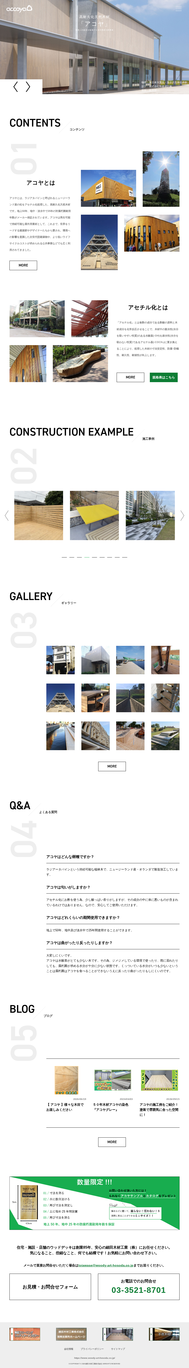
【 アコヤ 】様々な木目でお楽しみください (65, 1107)
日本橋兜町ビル (38, 515)
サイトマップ (118, 1349)
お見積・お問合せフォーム (50, 1286)
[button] (16, 87)
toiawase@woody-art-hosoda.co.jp (105, 1265)
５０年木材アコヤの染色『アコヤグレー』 (110, 1107)
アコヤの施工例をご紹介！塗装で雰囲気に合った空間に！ (159, 1109)
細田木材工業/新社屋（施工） (150, 515)
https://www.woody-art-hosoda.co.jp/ (94, 1358)
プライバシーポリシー (92, 1349)
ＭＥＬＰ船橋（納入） (98, 515)
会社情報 (68, 1349)
